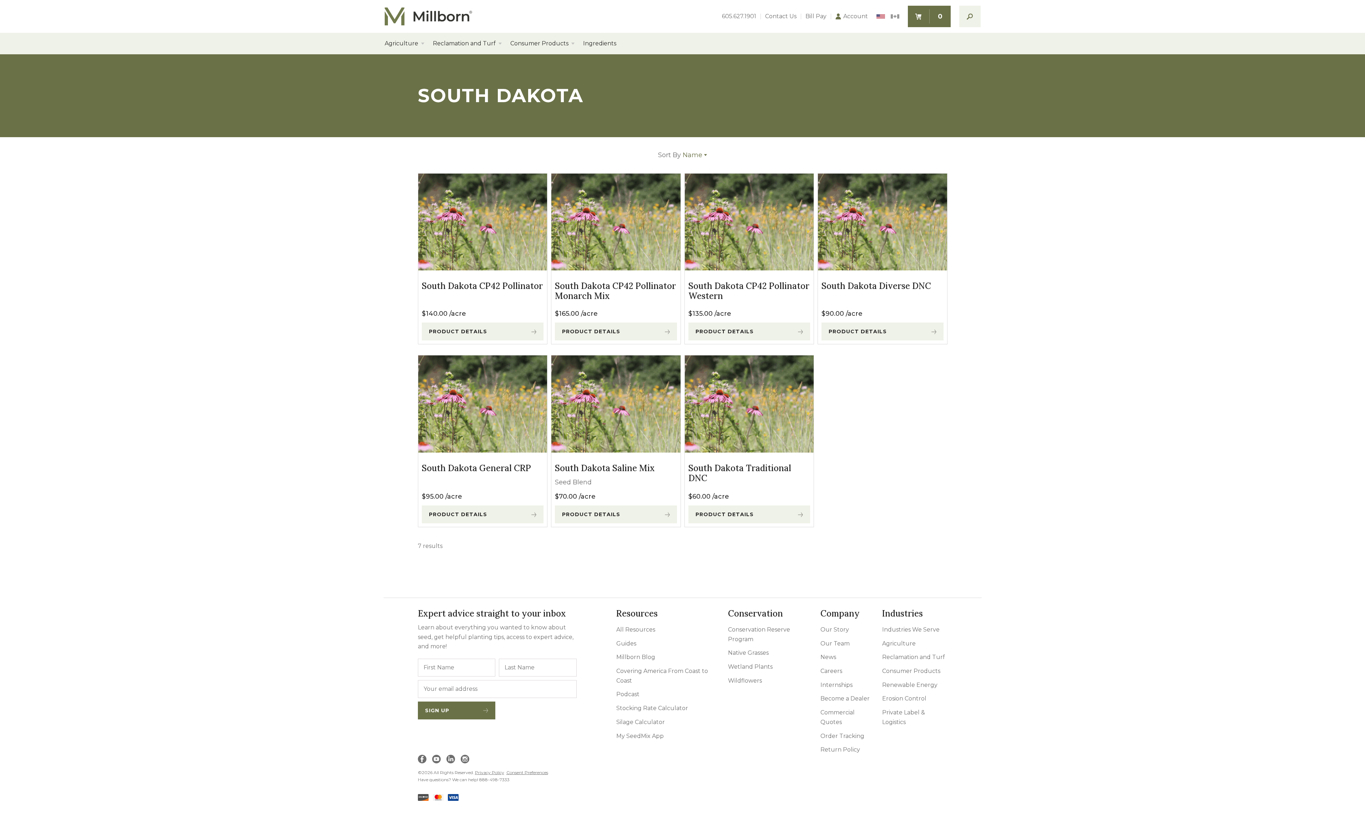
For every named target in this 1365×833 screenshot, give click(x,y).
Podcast (627, 694)
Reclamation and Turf (464, 43)
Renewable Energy (909, 685)
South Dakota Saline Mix (605, 468)
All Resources (635, 629)
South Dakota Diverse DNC (876, 285)
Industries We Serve (911, 629)
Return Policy (840, 749)
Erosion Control (904, 698)
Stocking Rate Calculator (652, 708)
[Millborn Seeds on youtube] (436, 759)
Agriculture (401, 43)
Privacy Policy (489, 772)
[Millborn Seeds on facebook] (422, 759)
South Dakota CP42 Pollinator (482, 285)
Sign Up (437, 710)
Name (680, 155)
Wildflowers (745, 680)
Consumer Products (539, 43)
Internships (836, 685)
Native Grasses (748, 652)
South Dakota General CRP (476, 468)
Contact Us (781, 16)
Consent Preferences (527, 772)
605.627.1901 (739, 16)
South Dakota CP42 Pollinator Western (748, 290)
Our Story (834, 629)
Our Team (835, 643)
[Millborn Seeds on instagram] (465, 759)
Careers (831, 671)
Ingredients (599, 43)
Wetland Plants (750, 666)
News (828, 657)
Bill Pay (815, 16)
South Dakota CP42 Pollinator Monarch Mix (615, 290)
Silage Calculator (640, 722)
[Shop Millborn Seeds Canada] (895, 16)
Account (855, 16)
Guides (626, 643)
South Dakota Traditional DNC (739, 473)
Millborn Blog (635, 657)
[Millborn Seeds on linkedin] (450, 759)
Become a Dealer (845, 698)
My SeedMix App (640, 736)
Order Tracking (842, 736)
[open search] (970, 16)
